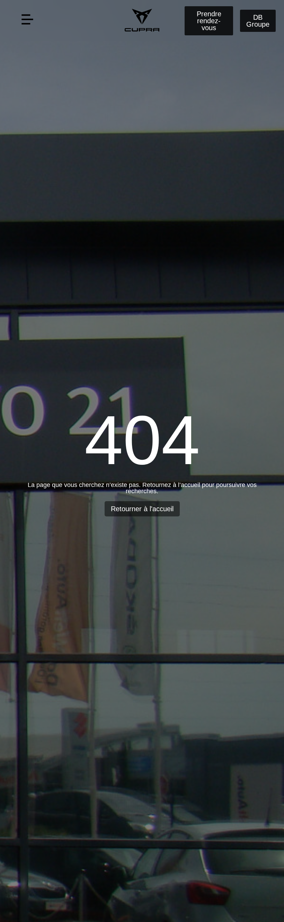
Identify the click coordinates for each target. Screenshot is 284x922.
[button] (27, 20)
